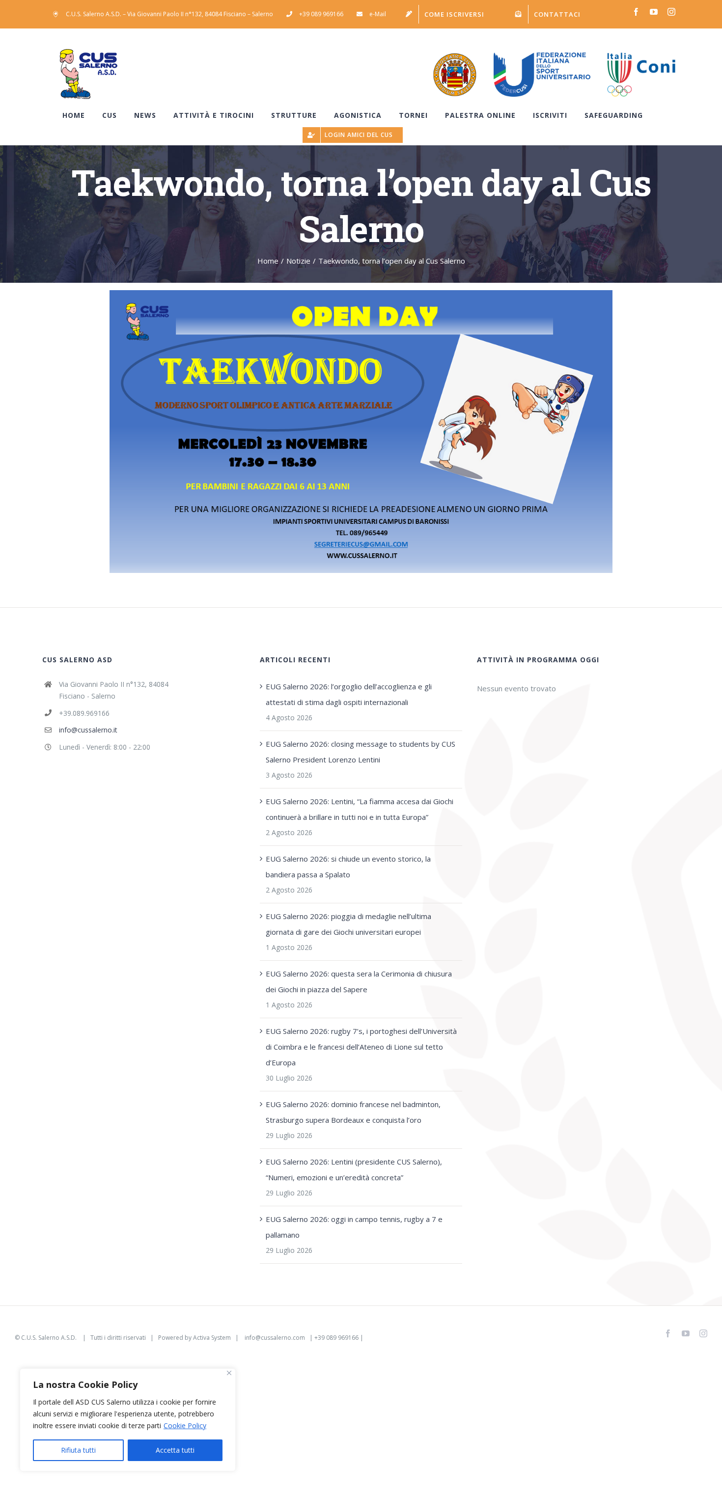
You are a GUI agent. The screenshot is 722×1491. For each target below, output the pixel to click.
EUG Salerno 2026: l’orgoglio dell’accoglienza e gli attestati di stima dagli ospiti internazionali (349, 694)
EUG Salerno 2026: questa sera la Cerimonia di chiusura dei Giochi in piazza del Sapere (359, 981)
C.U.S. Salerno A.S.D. (49, 1337)
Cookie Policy (185, 1425)
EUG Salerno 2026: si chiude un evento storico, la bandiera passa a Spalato (348, 866)
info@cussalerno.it (88, 729)
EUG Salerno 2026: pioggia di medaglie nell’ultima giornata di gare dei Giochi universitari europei (348, 924)
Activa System (212, 1337)
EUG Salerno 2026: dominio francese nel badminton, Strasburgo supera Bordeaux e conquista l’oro (353, 1112)
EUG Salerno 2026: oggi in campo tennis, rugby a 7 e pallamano (354, 1227)
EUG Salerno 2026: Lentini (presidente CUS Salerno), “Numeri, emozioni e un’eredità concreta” (354, 1169)
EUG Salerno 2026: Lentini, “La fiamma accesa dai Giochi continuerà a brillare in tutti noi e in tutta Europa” (359, 809)
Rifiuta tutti (78, 1450)
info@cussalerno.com (275, 1337)
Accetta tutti (175, 1450)
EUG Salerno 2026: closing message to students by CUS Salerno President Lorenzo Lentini (360, 751)
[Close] (229, 1373)
